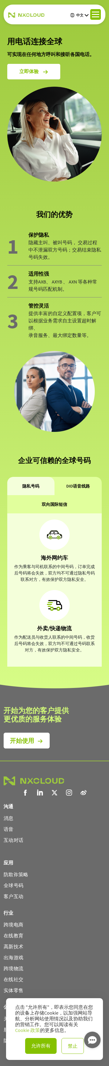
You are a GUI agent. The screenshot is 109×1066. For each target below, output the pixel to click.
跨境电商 (13, 925)
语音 (9, 829)
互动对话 (13, 840)
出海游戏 (13, 957)
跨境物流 (13, 968)
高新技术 (13, 946)
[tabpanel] (54, 589)
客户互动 (13, 896)
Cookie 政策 (27, 1030)
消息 (9, 818)
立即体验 (29, 71)
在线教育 (13, 935)
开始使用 (22, 740)
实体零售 (13, 990)
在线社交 (13, 979)
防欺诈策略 (16, 874)
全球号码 (13, 885)
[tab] (30, 486)
